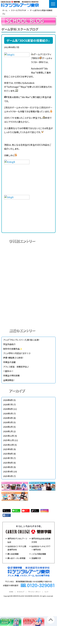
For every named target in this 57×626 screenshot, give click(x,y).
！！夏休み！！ (8, 371)
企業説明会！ (8, 380)
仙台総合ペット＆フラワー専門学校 (40, 548)
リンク (46, 592)
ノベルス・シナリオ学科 (28, 307)
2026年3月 (8, 422)
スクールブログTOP (18, 10)
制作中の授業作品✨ (12, 348)
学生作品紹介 (9, 344)
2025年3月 (8, 476)
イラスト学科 (28, 274)
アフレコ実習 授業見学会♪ (16, 366)
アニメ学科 (28, 252)
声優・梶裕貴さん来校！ (13, 357)
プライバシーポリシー (34, 592)
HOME (11, 592)
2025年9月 (8, 449)
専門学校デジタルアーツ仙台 (17, 540)
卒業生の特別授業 (11, 375)
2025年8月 (8, 453)
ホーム (4, 10)
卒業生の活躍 (9, 362)
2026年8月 (8, 400)
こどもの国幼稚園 (38, 553)
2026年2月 (8, 426)
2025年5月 (8, 467)
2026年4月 (8, 417)
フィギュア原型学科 (28, 318)
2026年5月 (8, 413)
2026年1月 (8, 431)
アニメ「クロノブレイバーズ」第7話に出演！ (21, 339)
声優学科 (28, 263)
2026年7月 (8, 404)
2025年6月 (8, 462)
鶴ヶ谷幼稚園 (13, 553)
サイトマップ (20, 592)
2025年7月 (8, 458)
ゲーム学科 (28, 296)
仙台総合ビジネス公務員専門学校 (16, 548)
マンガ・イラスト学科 (28, 285)
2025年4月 (8, 471)
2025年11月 (8, 440)
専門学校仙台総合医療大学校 (40, 540)
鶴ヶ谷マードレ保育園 (16, 558)
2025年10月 (8, 444)
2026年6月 (8, 408)
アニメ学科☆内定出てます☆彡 (17, 353)
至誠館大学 (36, 558)
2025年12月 (8, 435)
